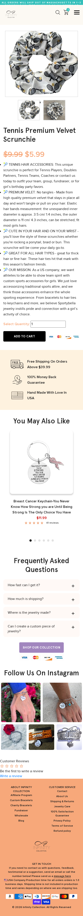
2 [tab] (35, 540)
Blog (21, 821)
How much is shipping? (25, 599)
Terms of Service (62, 826)
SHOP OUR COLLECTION (41, 647)
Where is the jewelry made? (29, 613)
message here (62, 876)
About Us (62, 796)
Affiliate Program (21, 795)
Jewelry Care (62, 806)
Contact (62, 791)
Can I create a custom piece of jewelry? (31, 628)
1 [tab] (30, 540)
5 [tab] (48, 540)
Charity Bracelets (21, 805)
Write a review (11, 776)
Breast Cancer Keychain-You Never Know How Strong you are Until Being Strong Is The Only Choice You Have (41, 506)
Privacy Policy (62, 821)
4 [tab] (44, 540)
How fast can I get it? (24, 585)
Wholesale (21, 815)
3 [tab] (39, 540)
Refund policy (62, 831)
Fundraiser (21, 810)
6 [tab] (53, 540)
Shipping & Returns (62, 801)
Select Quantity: (16, 324)
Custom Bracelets (21, 800)
